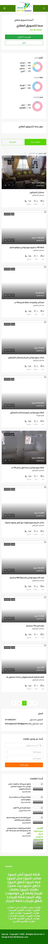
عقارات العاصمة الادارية (24, 921)
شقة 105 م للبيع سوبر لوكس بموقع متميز (27, 247)
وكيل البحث (24, 765)
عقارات (10, 907)
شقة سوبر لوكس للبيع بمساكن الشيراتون (27, 412)
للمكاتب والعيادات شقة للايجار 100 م (29, 302)
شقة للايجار (14, 901)
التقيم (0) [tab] (12, 142)
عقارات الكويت (33, 915)
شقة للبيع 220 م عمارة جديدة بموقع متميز (20, 798)
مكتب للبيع (33, 878)
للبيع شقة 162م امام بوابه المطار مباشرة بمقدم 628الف (18, 818)
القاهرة (36, 910)
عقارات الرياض (33, 918)
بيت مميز (15, 886)
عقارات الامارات (16, 915)
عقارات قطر (16, 913)
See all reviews (36, 29)
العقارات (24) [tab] (35, 142)
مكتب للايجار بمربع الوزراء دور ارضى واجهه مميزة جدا (23, 522)
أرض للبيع (16, 874)
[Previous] (34, 703)
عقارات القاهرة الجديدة (20, 910)
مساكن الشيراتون (37, 192)
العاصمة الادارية (17, 918)
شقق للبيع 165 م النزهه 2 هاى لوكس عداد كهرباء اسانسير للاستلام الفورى (19, 786)
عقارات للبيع (30, 889)
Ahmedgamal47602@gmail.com (18, 723)
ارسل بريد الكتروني (24, 37)
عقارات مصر (35, 907)
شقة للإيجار (16, 897)
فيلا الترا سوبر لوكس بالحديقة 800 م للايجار (27, 577)
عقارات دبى (21, 907)
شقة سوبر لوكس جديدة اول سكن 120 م (27, 467)
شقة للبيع (32, 874)
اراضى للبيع (32, 886)
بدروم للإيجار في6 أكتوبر (22, 807)
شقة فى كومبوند (19, 893)
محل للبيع (15, 878)
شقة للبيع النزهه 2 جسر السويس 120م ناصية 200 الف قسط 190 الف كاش (18, 831)
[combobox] (31, 153)
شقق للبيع (17, 882)
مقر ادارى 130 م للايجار (35, 625)
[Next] (13, 703)
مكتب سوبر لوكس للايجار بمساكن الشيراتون (26, 357)
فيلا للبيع (34, 882)
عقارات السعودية (31, 913)
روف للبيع (34, 897)
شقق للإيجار (33, 901)
